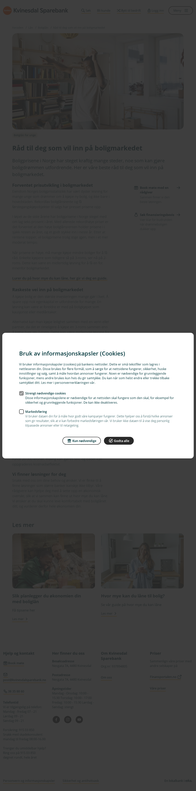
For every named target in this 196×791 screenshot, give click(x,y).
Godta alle (121, 441)
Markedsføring (36, 411)
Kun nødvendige (84, 441)
